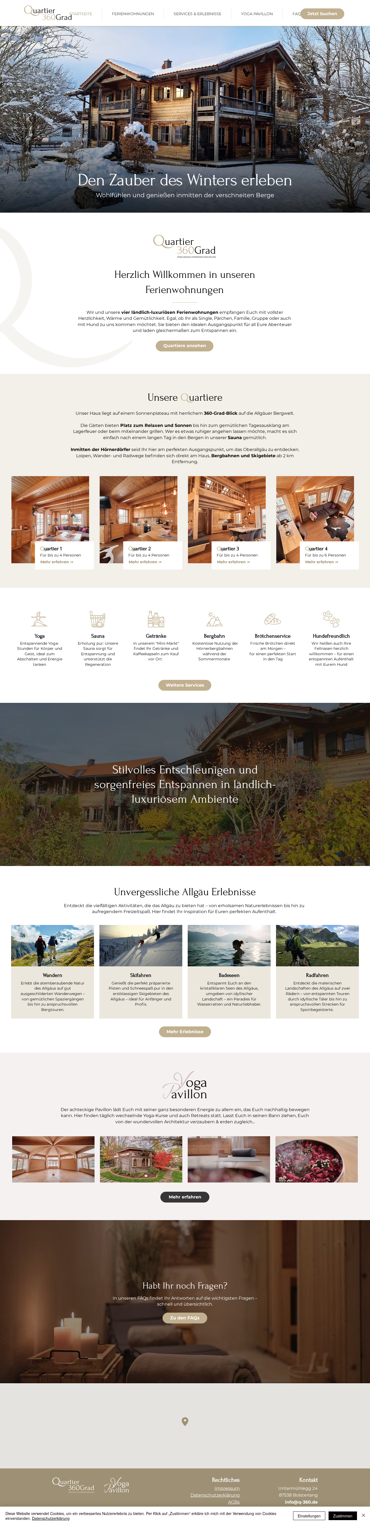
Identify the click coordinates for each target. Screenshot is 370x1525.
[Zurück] (29, 119)
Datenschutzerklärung (51, 1518)
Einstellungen (309, 1516)
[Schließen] (363, 1516)
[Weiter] (340, 119)
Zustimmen (342, 1516)
